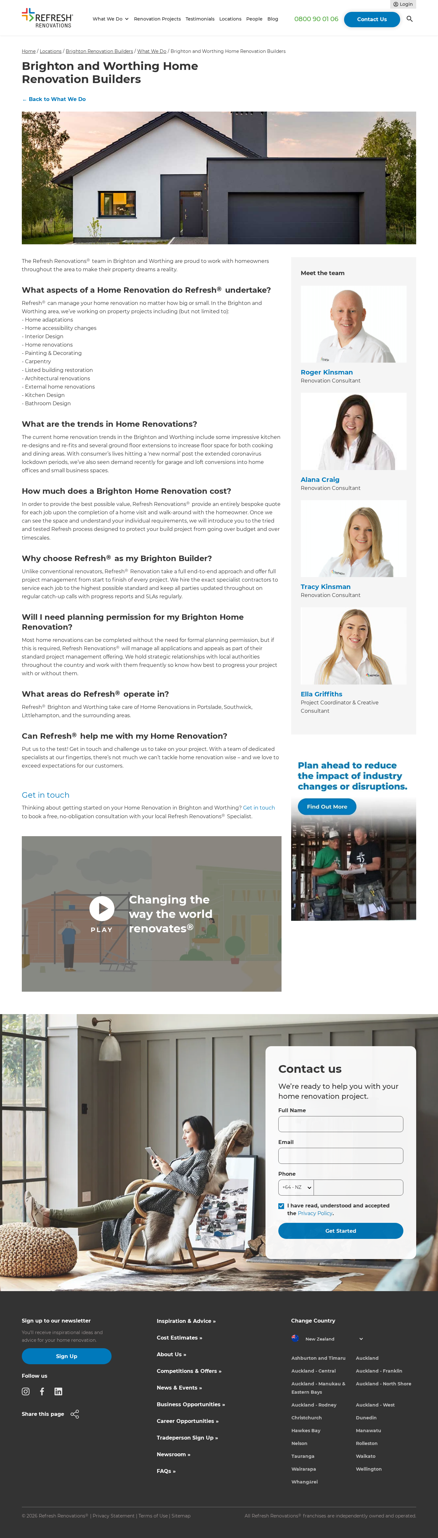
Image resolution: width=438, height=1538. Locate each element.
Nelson (299, 1443)
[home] (50, 19)
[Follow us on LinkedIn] (60, 1391)
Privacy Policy (315, 1213)
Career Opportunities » (188, 1421)
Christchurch (306, 1418)
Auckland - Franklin (379, 1371)
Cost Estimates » (179, 1338)
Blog (272, 19)
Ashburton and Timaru (318, 1358)
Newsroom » (173, 1454)
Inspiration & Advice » (186, 1321)
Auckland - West (375, 1405)
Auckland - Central (313, 1371)
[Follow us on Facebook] (44, 1391)
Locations (230, 19)
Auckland (367, 1358)
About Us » (171, 1354)
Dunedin (366, 1418)
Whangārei (304, 1482)
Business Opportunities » (191, 1404)
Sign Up (66, 1356)
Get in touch (46, 795)
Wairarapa (303, 1469)
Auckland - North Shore (383, 1384)
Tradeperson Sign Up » (187, 1438)
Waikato (365, 1456)
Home (29, 51)
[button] (109, 19)
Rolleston (367, 1443)
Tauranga (303, 1456)
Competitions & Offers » (189, 1371)
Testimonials (200, 19)
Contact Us (372, 19)
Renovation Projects (157, 19)
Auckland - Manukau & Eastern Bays (318, 1388)
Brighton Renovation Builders (99, 51)
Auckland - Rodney (313, 1405)
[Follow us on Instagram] (27, 1391)
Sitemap (181, 1516)
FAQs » (166, 1471)
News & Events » (179, 1388)
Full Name (292, 1110)
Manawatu (368, 1430)
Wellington (369, 1469)
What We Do (151, 51)
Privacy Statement (114, 1516)
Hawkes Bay (305, 1430)
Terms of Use (153, 1516)
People (254, 19)
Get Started (340, 1231)
